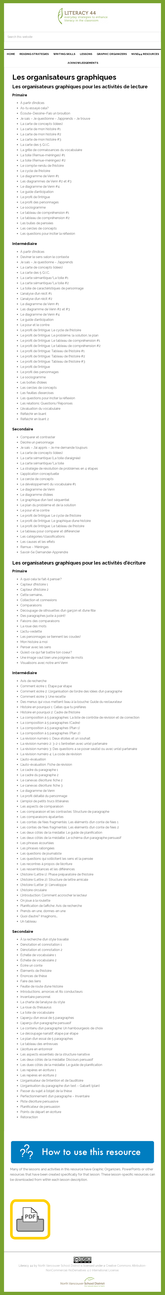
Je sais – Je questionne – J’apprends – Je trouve (55, 118)
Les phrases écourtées (37, 843)
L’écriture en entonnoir (36, 1049)
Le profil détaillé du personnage (43, 796)
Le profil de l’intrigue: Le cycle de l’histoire (50, 330)
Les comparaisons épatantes (42, 817)
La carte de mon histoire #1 (40, 129)
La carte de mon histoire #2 (40, 134)
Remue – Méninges (34, 547)
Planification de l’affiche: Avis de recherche (51, 906)
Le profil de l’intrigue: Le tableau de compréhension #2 (60, 346)
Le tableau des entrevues (39, 1044)
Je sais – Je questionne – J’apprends (46, 262)
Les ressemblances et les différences (47, 869)
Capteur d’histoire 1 (34, 584)
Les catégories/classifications (42, 536)
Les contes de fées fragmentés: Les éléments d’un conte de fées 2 (69, 827)
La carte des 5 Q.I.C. (35, 145)
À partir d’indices (32, 103)
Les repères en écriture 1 (38, 1070)
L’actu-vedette (31, 631)
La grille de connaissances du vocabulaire (51, 150)
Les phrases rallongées (37, 848)
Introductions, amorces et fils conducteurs (51, 992)
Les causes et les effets (37, 542)
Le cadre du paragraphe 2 (39, 775)
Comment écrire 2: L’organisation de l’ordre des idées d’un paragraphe (71, 691)
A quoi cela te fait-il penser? (41, 579)
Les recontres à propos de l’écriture (46, 864)
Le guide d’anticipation (37, 192)
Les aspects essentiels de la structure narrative (55, 1054)
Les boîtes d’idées (33, 382)
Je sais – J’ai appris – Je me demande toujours (54, 447)
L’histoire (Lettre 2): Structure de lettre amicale (54, 880)
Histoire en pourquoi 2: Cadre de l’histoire (50, 712)
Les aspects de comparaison (41, 806)
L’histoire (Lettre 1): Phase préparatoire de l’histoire (56, 874)
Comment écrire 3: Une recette (43, 696)
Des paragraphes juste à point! (42, 616)
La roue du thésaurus (36, 1007)
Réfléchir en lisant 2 (34, 419)
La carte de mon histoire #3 (40, 139)
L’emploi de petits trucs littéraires (44, 801)
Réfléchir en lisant (33, 414)
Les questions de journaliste (41, 853)
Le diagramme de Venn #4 (40, 186)
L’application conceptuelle (39, 474)
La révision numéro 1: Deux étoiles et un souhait (55, 738)
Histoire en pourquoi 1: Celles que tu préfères (53, 707)
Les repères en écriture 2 (38, 1075)
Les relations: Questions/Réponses (46, 403)
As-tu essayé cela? (34, 108)
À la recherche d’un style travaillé (44, 939)
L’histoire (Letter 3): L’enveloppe (43, 885)
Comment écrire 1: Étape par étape (46, 686)
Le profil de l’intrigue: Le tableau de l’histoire (52, 526)
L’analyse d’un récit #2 (36, 299)
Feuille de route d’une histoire (41, 986)
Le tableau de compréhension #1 (44, 213)
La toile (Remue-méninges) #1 (42, 155)
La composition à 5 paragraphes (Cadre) (50, 723)
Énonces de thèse (33, 976)
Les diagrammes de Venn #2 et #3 (45, 181)
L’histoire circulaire (33, 890)
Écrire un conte (31, 965)
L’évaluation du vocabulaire (40, 408)
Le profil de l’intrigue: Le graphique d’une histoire (55, 521)
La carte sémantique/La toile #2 (44, 283)
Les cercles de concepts (38, 228)
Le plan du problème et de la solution (48, 505)
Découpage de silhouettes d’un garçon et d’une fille (58, 610)
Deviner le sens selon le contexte (44, 257)
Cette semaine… (31, 595)
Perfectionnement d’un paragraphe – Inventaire (55, 1096)
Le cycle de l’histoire (35, 171)
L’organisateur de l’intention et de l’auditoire (51, 1080)
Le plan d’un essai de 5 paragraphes (46, 1039)
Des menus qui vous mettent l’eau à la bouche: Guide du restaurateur (71, 702)
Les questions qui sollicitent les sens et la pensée (56, 859)
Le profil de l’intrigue (35, 197)
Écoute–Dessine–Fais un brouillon (45, 113)
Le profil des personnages (39, 202)
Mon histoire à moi (33, 642)
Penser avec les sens (35, 647)
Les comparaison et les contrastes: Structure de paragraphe (64, 812)
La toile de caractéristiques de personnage (52, 288)
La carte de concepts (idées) (41, 124)
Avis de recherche (33, 681)
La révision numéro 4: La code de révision (51, 754)
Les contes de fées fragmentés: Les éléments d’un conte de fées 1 (69, 822)
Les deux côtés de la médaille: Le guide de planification (61, 832)
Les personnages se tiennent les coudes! (50, 637)
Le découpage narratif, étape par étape (49, 1033)
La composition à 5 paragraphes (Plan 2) (50, 733)
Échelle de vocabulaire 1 (38, 955)
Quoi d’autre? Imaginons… (39, 916)
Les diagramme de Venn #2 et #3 (45, 309)
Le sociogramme (33, 207)
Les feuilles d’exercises (37, 393)
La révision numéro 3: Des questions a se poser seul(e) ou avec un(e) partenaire (78, 749)
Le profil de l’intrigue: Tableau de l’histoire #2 (52, 356)
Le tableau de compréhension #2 (45, 218)
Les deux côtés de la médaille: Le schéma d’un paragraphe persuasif (70, 838)
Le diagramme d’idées (36, 495)
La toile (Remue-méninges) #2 (43, 160)
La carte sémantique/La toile (42, 463)
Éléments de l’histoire (36, 971)
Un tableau (28, 921)
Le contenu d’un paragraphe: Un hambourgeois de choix (61, 1028)
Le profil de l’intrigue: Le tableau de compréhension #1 (60, 341)
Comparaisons (31, 605)
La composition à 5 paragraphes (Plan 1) (50, 728)
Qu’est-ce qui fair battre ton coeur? (46, 652)
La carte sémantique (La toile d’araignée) (50, 458)
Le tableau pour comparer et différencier (50, 531)
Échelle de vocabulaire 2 (38, 960)
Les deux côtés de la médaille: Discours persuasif (56, 1060)
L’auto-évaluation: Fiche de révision (46, 764)
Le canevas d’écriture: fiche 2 (41, 780)
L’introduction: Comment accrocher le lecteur (53, 895)
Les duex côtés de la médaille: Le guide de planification (61, 1065)
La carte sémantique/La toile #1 (44, 278)
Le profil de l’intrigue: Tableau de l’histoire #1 (52, 351)
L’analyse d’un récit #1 (36, 293)
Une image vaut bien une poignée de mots (51, 657)
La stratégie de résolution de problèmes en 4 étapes (59, 468)
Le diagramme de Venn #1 (39, 176)
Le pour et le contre (35, 325)
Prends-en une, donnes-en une (43, 911)
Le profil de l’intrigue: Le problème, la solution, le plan (59, 335)
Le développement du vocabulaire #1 (48, 484)
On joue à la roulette (35, 900)
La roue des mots (33, 626)
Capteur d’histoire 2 (34, 589)
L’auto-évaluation (33, 759)
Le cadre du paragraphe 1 (39, 770)
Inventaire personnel (35, 997)
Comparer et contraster (37, 437)
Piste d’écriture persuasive (39, 1101)
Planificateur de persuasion (40, 1107)
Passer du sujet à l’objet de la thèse (46, 1091)
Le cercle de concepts (37, 479)
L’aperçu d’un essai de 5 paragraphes (47, 1018)
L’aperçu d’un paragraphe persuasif (45, 1023)
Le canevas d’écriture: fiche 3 (41, 785)
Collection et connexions (38, 600)
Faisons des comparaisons (40, 621)
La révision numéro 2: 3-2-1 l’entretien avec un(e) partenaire (63, 744)
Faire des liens (30, 981)
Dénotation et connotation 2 (41, 950)
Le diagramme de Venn (37, 489)
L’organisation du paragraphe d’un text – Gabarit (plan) (60, 1086)
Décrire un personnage (37, 442)
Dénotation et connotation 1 (41, 944)
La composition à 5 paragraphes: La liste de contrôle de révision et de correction (79, 717)
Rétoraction (29, 1117)
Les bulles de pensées (36, 223)
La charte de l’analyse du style (42, 1002)
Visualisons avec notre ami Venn (44, 663)
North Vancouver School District (59, 1265)
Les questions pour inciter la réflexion (47, 234)
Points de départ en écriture (40, 1112)
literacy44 (82, 16)
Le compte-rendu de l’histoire (42, 166)
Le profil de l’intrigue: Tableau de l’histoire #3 (52, 361)
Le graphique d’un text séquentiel (44, 500)
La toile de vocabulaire (37, 1012)
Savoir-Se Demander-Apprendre (44, 552)
